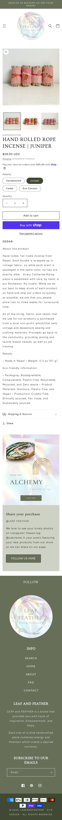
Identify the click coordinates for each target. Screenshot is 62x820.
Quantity (7, 196)
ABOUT (31, 674)
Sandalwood (13, 180)
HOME (31, 666)
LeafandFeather (32, 810)
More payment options (31, 233)
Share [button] (10, 423)
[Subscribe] (51, 772)
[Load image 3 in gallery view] (31, 121)
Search (31, 658)
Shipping (7, 159)
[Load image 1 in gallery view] (12, 121)
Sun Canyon (30, 188)
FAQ (31, 682)
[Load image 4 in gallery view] (49, 121)
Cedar (10, 188)
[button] (4, 26)
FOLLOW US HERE (23, 558)
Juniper (34, 180)
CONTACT (31, 690)
